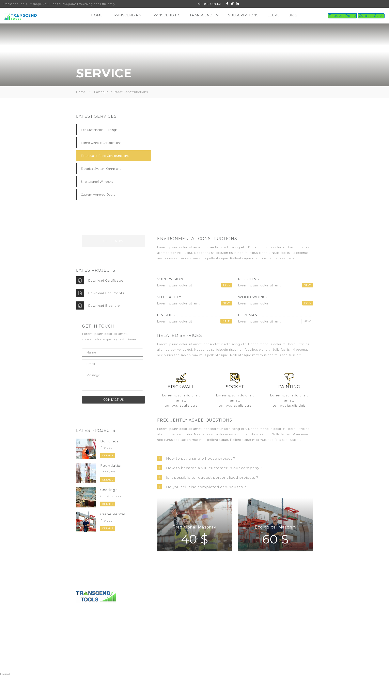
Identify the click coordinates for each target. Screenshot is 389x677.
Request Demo (342, 16)
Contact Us (208, 607)
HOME (97, 15)
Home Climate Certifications (101, 143)
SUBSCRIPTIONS (243, 15)
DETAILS (107, 455)
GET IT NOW (113, 241)
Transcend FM (252, 612)
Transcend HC (252, 618)
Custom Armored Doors (98, 194)
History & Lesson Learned (270, 623)
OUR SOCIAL (212, 3)
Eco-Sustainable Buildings (99, 130)
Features (256, 634)
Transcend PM (251, 607)
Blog (293, 15)
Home (81, 92)
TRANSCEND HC (165, 15)
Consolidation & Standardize (271, 629)
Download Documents (106, 293)
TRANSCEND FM (204, 15)
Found (5, 674)
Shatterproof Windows (97, 182)
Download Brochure (104, 306)
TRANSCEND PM (127, 15)
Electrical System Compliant (101, 169)
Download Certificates (106, 280)
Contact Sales (371, 16)
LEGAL (273, 15)
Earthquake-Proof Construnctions (104, 156)
